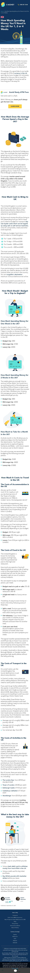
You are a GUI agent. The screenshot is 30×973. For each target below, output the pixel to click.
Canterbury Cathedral (10, 791)
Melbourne (15, 936)
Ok (15, 970)
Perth (15, 938)
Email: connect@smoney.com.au (15, 917)
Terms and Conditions (15, 925)
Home (2, 11)
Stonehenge (7, 796)
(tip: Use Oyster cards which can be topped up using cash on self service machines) (14, 224)
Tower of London (8, 785)
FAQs (15, 921)
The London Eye (8, 780)
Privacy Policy (15, 923)
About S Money (15, 927)
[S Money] (7, 4)
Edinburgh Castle (9, 788)
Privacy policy (15, 968)
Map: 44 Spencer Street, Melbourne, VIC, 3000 (15, 919)
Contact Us (15, 915)
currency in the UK (20, 73)
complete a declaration (14, 274)
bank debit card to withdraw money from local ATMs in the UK (15, 867)
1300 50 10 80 (24, 4)
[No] (28, 967)
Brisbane (15, 940)
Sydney (15, 934)
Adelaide (15, 942)
